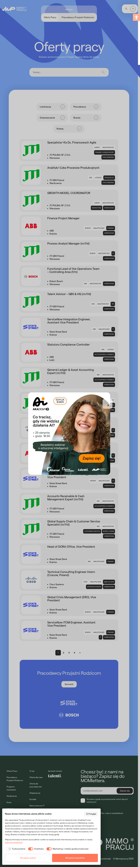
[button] (136, 17)
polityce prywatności (14, 842)
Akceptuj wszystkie (75, 858)
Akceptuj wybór (28, 858)
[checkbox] (15, 849)
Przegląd (92, 814)
